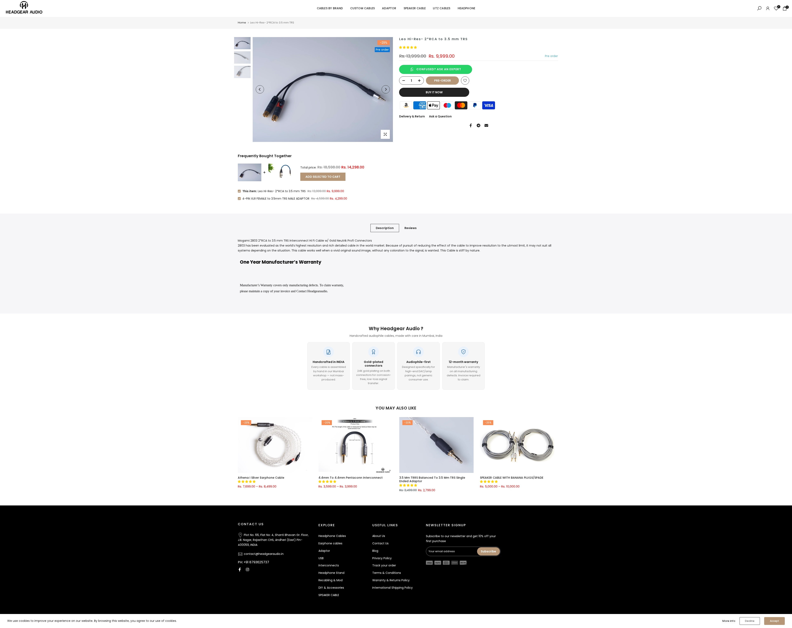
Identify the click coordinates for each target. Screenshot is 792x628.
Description (385, 228)
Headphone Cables (332, 536)
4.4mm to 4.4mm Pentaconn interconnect (350, 478)
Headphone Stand (331, 573)
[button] (408, 47)
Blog (375, 551)
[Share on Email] (486, 125)
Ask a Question (440, 116)
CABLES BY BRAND (330, 8)
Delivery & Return (412, 116)
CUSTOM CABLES (362, 8)
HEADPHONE (466, 8)
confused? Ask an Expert (438, 69)
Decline (749, 621)
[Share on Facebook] (471, 125)
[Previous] (260, 89)
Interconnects (328, 565)
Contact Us (380, 543)
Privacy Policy (382, 558)
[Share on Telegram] (478, 125)
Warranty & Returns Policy (391, 580)
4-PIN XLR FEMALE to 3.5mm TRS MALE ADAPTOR (275, 198)
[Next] (386, 89)
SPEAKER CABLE (415, 8)
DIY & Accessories (331, 588)
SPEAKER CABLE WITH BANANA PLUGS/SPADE (511, 478)
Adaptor (324, 551)
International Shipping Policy (392, 588)
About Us (378, 536)
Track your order (384, 565)
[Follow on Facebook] (240, 569)
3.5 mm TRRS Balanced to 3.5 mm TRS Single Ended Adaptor (432, 479)
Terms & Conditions (386, 573)
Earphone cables (330, 543)
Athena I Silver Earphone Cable (261, 478)
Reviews (410, 228)
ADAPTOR (389, 8)
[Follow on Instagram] (247, 569)
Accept (774, 621)
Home (242, 23)
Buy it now (434, 92)
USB (321, 558)
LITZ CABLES (441, 8)
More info (728, 621)
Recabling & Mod (330, 580)
